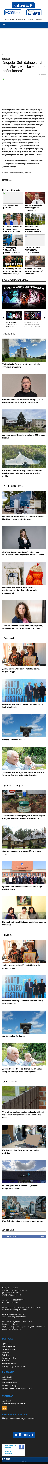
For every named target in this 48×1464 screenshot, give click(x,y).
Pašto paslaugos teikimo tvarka (14, 1366)
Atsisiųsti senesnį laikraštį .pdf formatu (17, 1388)
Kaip (42, 1236)
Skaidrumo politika (9, 1364)
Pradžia (4, 55)
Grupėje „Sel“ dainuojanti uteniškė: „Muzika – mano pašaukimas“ (23, 66)
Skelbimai (30, 19)
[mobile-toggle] (4, 25)
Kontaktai (38, 19)
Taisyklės (5, 1355)
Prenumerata (7, 1380)
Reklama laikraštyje (9, 1383)
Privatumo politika (9, 1358)
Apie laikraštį (7, 1377)
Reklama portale (20, 19)
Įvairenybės (13, 55)
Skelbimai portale (8, 1349)
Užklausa (5, 1361)
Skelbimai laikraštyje (9, 1385)
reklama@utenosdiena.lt (17, 1317)
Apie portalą (9, 19)
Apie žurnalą (7, 1401)
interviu (11, 180)
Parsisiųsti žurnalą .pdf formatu (14, 1404)
